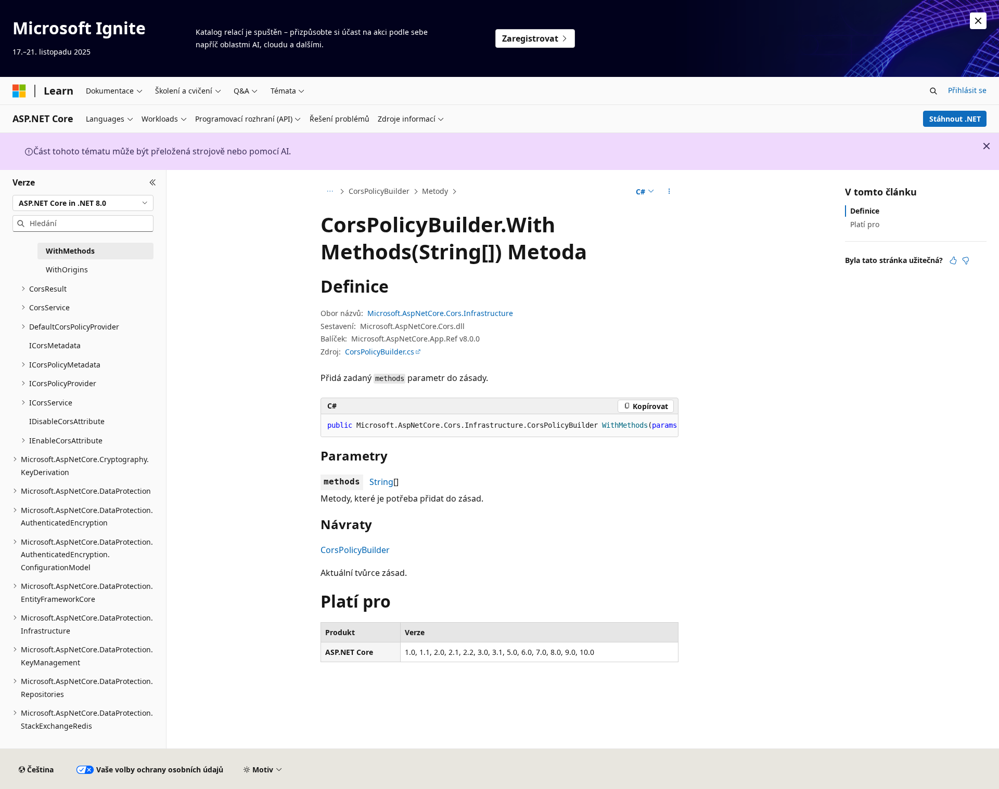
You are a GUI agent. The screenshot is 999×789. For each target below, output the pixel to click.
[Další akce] (669, 191)
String (381, 482)
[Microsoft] (19, 91)
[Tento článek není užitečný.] (965, 260)
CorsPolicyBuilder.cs (379, 352)
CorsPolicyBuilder (379, 191)
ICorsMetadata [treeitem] (55, 345)
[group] (499, 425)
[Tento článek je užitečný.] (953, 260)
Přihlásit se (967, 90)
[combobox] (82, 202)
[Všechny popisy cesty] (330, 191)
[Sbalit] (153, 182)
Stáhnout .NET (955, 119)
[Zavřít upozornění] (978, 20)
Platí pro (864, 224)
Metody (435, 191)
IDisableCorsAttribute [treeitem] (67, 421)
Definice (864, 211)
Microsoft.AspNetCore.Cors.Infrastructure (440, 313)
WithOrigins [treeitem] (67, 269)
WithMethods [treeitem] (70, 251)
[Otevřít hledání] (933, 91)
